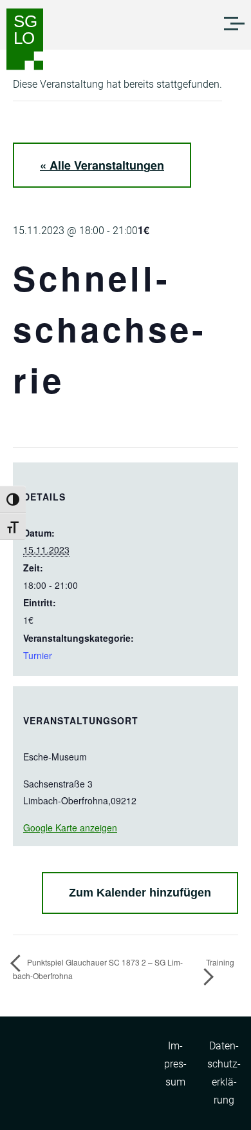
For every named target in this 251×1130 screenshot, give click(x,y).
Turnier (37, 655)
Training (220, 962)
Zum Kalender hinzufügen (140, 892)
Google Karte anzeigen (70, 827)
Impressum (175, 1064)
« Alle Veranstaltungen (102, 165)
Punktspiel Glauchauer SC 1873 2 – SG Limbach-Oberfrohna (98, 968)
